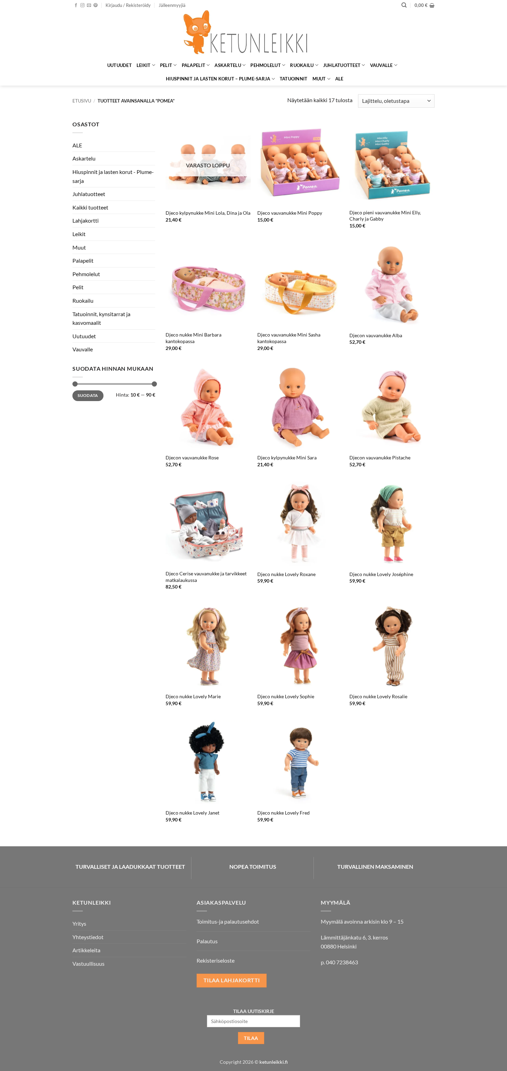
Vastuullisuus (88, 963)
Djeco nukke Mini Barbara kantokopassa (193, 338)
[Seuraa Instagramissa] (82, 5)
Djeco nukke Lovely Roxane (286, 574)
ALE (339, 78)
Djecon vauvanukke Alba (375, 335)
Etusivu (81, 101)
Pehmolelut (265, 65)
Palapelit (193, 65)
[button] (128, 5)
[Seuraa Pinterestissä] (95, 5)
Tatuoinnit (294, 78)
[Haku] (404, 5)
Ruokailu (302, 65)
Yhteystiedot (87, 937)
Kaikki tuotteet (90, 207)
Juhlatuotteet (341, 65)
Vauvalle (381, 65)
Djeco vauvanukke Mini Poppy (289, 213)
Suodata (88, 395)
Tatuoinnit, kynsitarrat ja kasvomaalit (101, 318)
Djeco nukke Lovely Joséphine (381, 574)
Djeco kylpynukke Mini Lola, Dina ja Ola (208, 213)
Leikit (144, 65)
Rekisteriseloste (216, 960)
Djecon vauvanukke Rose (192, 457)
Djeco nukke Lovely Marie (193, 696)
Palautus (207, 941)
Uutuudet (119, 65)
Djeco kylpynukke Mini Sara (287, 457)
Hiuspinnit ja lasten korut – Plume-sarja (218, 78)
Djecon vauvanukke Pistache (379, 457)
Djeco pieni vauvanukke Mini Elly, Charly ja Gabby (385, 216)
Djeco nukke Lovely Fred (283, 813)
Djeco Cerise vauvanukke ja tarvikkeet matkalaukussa (206, 577)
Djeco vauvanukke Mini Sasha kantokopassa (288, 338)
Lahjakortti (85, 220)
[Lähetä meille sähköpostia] (89, 5)
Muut (319, 78)
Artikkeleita (86, 950)
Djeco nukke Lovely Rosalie (378, 696)
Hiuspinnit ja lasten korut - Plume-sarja (113, 176)
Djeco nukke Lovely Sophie (285, 696)
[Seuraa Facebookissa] (76, 5)
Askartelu (228, 65)
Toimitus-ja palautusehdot (228, 921)
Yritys (79, 923)
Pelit (166, 65)
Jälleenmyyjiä (172, 5)
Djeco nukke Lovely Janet (192, 813)
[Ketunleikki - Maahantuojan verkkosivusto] (253, 34)
